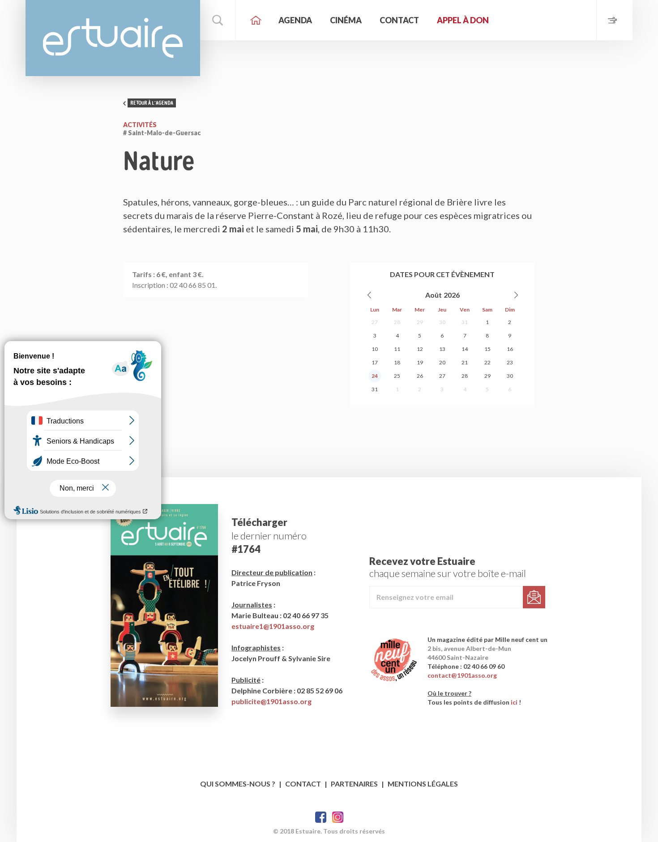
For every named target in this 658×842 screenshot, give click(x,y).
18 (397, 362)
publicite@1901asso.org (271, 701)
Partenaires (354, 783)
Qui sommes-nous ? (237, 783)
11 (397, 349)
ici (514, 702)
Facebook (320, 817)
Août (433, 295)
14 (464, 349)
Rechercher (218, 20)
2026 (452, 295)
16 (510, 349)
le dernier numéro (269, 535)
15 (487, 349)
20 (442, 362)
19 (420, 362)
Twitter (337, 817)
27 (375, 322)
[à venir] (614, 20)
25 (397, 375)
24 (375, 375)
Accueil (256, 20)
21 (464, 362)
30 (442, 322)
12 (420, 349)
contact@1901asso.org (462, 675)
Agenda (295, 20)
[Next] (516, 295)
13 (442, 349)
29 (420, 322)
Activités (140, 124)
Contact (399, 20)
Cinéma (346, 20)
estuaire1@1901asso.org (272, 626)
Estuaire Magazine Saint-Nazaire (113, 38)
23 (510, 362)
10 (375, 349)
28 (397, 322)
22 (487, 362)
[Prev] (370, 295)
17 (375, 362)
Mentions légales (423, 783)
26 (420, 375)
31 (464, 322)
